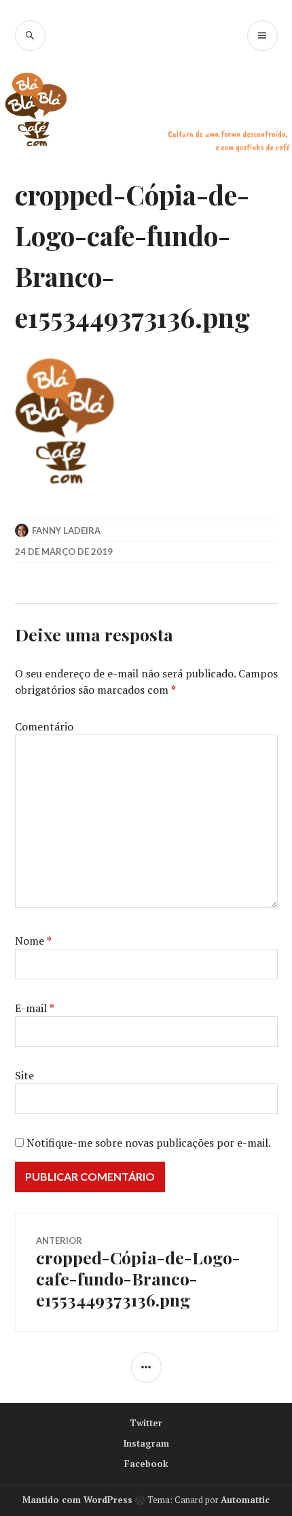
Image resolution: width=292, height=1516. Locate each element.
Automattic (245, 1500)
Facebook (146, 1464)
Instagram (146, 1443)
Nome (33, 940)
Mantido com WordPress (77, 1500)
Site (24, 1075)
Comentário (44, 726)
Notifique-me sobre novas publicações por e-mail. (148, 1142)
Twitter (146, 1423)
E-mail (34, 1007)
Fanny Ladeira (66, 530)
